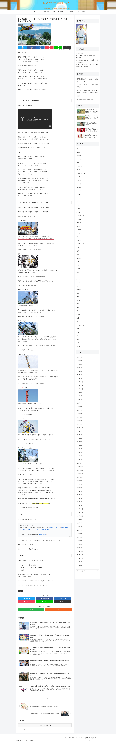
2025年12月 (80, 382)
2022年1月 (79, 547)
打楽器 (78, 268)
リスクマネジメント (82, 244)
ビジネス (79, 219)
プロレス (79, 222)
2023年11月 (80, 470)
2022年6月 (79, 530)
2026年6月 (79, 360)
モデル (78, 233)
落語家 (78, 314)
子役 (78, 265)
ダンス (78, 201)
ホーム (66, 737)
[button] (97, 571)
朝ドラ (78, 279)
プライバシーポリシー (80, 737)
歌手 (78, 286)
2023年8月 (79, 480)
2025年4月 (79, 410)
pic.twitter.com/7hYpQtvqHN (41, 529)
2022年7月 (79, 526)
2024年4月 (79, 452)
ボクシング (80, 226)
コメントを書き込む (45, 725)
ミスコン (79, 229)
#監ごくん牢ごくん (27, 529)
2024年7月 (79, 442)
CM (77, 148)
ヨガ (78, 237)
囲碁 (78, 254)
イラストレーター (81, 173)
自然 (78, 307)
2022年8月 (79, 523)
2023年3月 (79, 498)
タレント (79, 198)
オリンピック (80, 180)
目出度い (79, 300)
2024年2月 (79, 459)
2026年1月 (79, 378)
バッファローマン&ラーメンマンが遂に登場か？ (87, 86)
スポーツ (79, 194)
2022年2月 (79, 544)
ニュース (21, 591)
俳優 (78, 247)
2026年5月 (79, 364)
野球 (78, 328)
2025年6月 (79, 403)
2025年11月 (80, 385)
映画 (78, 272)
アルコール (80, 166)
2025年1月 (79, 420)
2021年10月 (80, 558)
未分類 (78, 282)
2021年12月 (80, 551)
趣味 (78, 318)
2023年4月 (79, 495)
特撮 (78, 297)
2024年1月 (79, 463)
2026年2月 (79, 375)
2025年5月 (79, 406)
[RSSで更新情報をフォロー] (58, 609)
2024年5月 (79, 449)
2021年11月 (80, 555)
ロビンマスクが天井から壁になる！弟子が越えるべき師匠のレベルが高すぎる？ (87, 91)
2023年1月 (79, 505)
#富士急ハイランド (54, 527)
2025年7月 (79, 399)
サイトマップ (96, 737)
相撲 (78, 304)
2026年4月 (79, 367)
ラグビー (79, 240)
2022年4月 (79, 537)
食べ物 (78, 346)
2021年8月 (79, 565)
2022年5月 (79, 533)
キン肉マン (80, 187)
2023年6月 (79, 487)
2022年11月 (80, 512)
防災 (78, 339)
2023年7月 (79, 484)
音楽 (78, 342)
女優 (78, 261)
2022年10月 (80, 516)
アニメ (78, 162)
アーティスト (80, 169)
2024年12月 (80, 424)
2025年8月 (79, 396)
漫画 (78, 293)
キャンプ (79, 184)
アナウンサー (80, 159)
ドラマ (78, 205)
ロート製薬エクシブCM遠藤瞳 (85, 99)
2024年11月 (80, 427)
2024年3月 (79, 456)
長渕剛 (78, 96)
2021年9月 (79, 562)
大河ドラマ (80, 258)
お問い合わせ (89, 737)
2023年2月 (79, 502)
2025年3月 (79, 413)
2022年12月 (80, 509)
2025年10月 (80, 389)
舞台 (78, 311)
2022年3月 (79, 540)
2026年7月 (79, 357)
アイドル (79, 155)
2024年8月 (79, 438)
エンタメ (79, 177)
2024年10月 (80, 431)
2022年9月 (79, 519)
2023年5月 (79, 491)
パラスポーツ (80, 215)
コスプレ (79, 191)
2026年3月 (79, 371)
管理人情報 (71, 737)
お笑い (78, 152)
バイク (78, 212)
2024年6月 (79, 445)
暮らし (78, 275)
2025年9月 (79, 392)
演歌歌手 (79, 289)
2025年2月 (79, 417)
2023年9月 (79, 477)
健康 (78, 251)
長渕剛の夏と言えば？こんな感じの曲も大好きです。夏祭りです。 (87, 80)
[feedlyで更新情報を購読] (31, 609)
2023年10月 (80, 473)
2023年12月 (80, 466)
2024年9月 (79, 435)
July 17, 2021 (42, 534)
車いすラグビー (81, 325)
